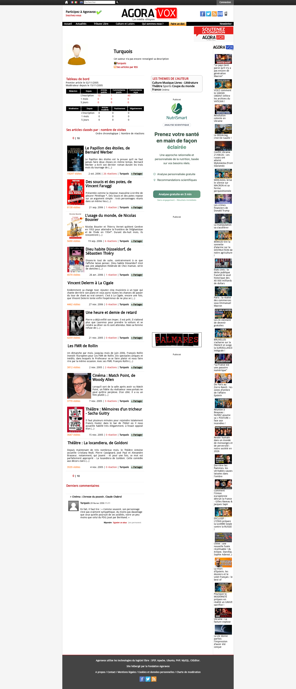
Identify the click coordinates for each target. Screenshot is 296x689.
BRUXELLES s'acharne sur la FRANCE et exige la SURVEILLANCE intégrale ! (223, 345)
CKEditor (195, 660)
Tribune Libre (101, 23)
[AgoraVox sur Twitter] (208, 15)
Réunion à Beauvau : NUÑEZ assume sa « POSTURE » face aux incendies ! (222, 416)
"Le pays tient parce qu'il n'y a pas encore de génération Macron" (222, 71)
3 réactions (111, 401)
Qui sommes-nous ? (152, 23)
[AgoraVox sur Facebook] (202, 15)
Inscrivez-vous (73, 15)
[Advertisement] (124, 34)
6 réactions (111, 241)
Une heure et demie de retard (111, 312)
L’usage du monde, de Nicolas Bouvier (110, 217)
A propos (100, 672)
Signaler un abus (120, 522)
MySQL (185, 660)
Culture (157, 82)
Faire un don (177, 23)
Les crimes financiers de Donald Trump (221, 208)
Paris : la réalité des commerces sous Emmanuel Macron (222, 301)
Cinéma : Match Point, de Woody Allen (113, 377)
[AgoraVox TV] (220, 15)
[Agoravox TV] (80, 2)
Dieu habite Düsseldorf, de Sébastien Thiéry (108, 251)
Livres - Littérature (186, 82)
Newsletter (226, 23)
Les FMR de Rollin (83, 346)
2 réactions (111, 367)
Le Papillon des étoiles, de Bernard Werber (107, 150)
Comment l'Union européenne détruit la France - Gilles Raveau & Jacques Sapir (223, 497)
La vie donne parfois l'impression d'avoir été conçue (221, 641)
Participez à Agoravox (81, 12)
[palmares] (177, 346)
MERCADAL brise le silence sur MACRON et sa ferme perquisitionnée (223, 185)
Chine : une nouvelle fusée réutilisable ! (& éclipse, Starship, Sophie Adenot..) (223, 549)
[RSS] (214, 15)
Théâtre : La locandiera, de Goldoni (98, 443)
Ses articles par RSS (127, 67)
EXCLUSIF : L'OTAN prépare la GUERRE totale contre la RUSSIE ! (223, 524)
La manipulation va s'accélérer (222, 226)
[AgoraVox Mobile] (226, 15)
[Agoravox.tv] (223, 49)
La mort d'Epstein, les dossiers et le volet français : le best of (223, 574)
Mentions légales (127, 672)
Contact (111, 672)
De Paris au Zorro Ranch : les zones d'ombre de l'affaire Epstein (223, 390)
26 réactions (110, 173)
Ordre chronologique (107, 133)
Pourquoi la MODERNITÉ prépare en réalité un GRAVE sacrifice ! (223, 599)
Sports (167, 86)
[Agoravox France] (72, 2)
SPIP (153, 660)
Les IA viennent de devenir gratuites (222, 323)
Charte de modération (188, 672)
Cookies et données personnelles (156, 672)
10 (78, 138)
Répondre (108, 522)
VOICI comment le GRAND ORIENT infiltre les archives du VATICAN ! (222, 96)
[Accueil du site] (149, 20)
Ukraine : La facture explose (222, 620)
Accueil (68, 23)
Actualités (81, 23)
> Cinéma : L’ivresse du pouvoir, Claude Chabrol (96, 496)
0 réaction (111, 304)
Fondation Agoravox (159, 666)
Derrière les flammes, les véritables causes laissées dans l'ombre (223, 471)
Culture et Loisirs (125, 23)
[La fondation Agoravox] (213, 41)
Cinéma (165, 89)
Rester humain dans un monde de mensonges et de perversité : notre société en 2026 (223, 444)
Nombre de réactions (132, 133)
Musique (168, 82)
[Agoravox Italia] (75, 2)
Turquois (121, 63)
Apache (161, 660)
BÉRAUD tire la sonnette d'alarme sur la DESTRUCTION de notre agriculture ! (223, 248)
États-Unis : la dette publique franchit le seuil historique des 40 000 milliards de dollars (223, 276)
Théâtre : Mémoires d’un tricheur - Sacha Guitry (114, 411)
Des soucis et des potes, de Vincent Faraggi (109, 184)
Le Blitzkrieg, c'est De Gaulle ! (223, 136)
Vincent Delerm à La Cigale (90, 283)
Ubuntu (170, 660)
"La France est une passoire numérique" (221, 367)
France (156, 89)
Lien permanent (134, 522)
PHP (178, 660)
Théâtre (157, 86)
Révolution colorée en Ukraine (220, 118)
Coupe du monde (183, 86)
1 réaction (111, 207)
